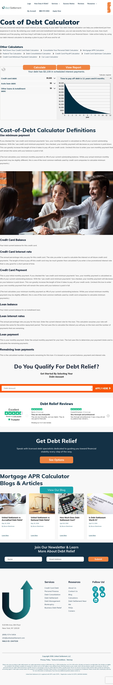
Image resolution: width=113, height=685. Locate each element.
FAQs (70, 608)
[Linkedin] (96, 600)
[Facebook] (96, 594)
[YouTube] (102, 594)
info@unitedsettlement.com (13, 638)
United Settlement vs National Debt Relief (12, 496)
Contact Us (73, 591)
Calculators (73, 598)
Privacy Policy (45, 660)
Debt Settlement (51, 598)
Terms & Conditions (58, 660)
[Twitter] (102, 589)
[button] (28, 78)
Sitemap (70, 660)
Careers (71, 611)
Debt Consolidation (52, 594)
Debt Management (52, 601)
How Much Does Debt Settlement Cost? (38, 496)
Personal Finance (52, 591)
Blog (70, 594)
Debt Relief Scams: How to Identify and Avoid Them (98, 496)
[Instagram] (95, 589)
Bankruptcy (49, 604)
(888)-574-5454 (9, 634)
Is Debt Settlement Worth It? (69, 495)
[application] (59, 3)
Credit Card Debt (52, 588)
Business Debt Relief (53, 608)
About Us (72, 588)
